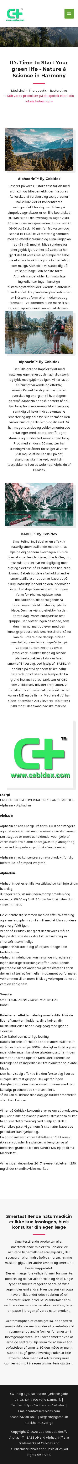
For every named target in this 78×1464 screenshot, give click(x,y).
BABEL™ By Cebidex (39, 534)
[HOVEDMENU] (69, 14)
